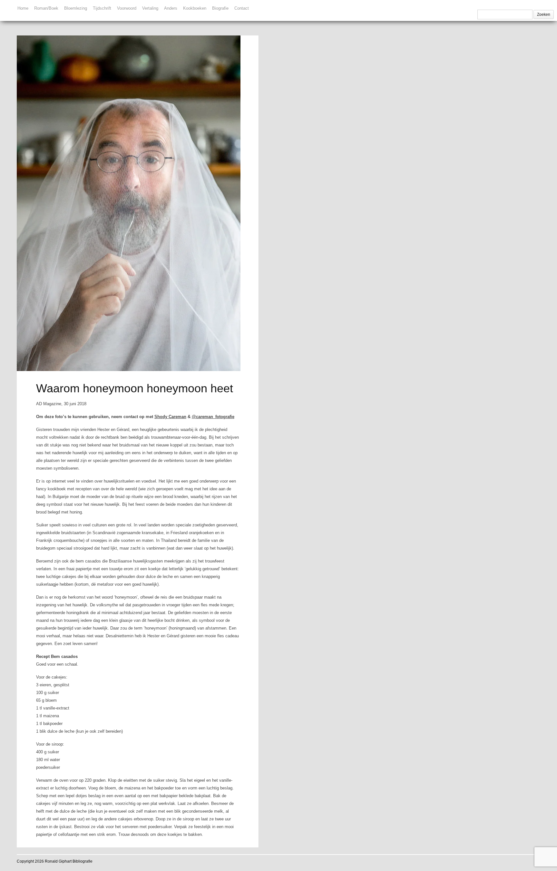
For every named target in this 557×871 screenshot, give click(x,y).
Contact (241, 8)
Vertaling (150, 8)
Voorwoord (126, 8)
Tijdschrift (102, 8)
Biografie (220, 8)
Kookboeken (194, 8)
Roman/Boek (46, 8)
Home (22, 8)
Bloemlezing (75, 8)
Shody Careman (170, 416)
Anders (170, 8)
